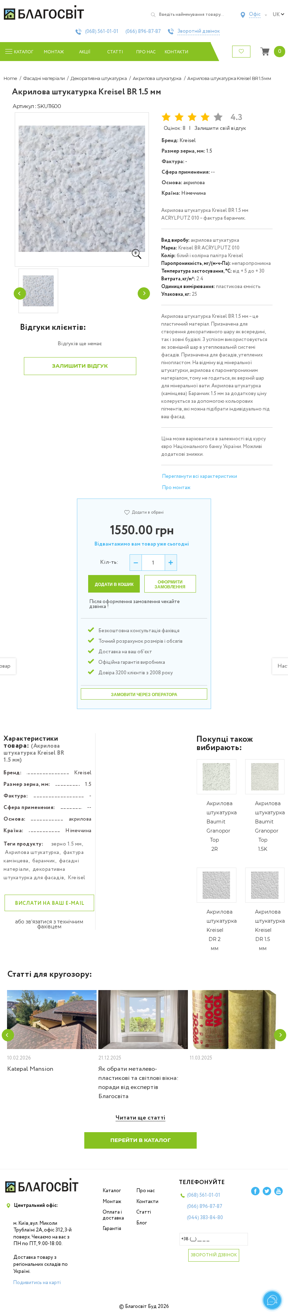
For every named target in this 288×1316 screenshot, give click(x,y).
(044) (205, 1217)
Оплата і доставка (113, 1215)
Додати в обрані (148, 512)
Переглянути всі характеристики (199, 476)
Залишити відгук (80, 365)
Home (10, 78)
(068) (101, 31)
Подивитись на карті (37, 1282)
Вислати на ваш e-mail (50, 903)
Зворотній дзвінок (198, 31)
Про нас (146, 52)
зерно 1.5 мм (66, 844)
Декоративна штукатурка (99, 78)
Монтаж (54, 52)
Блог (141, 1223)
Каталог (112, 1190)
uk (276, 15)
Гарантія (112, 1228)
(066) (143, 31)
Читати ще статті (140, 1118)
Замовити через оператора (144, 694)
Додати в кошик (114, 584)
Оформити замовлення (170, 584)
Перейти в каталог (140, 1140)
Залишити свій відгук (220, 128)
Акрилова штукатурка (157, 78)
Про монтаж (176, 487)
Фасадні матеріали (44, 78)
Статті (115, 52)
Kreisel (76, 878)
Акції (84, 52)
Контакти (176, 52)
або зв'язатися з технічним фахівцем (49, 924)
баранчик (43, 861)
